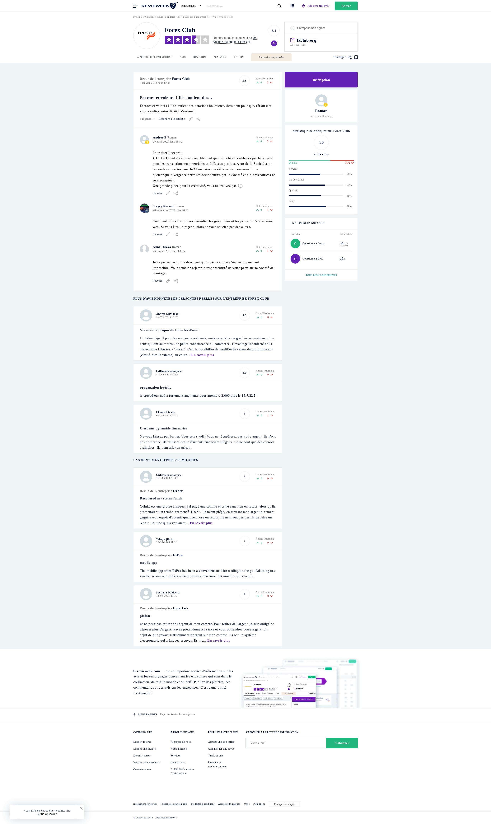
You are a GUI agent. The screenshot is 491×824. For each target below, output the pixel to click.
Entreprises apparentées (271, 57)
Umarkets (180, 608)
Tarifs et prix (216, 755)
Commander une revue (221, 748)
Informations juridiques (145, 804)
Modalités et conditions (203, 804)
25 (255, 37)
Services (175, 755)
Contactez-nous (142, 769)
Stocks (239, 57)
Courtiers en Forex (313, 243)
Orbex (178, 491)
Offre (247, 804)
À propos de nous (181, 741)
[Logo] (146, 35)
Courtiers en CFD (312, 258)
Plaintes (219, 57)
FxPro (178, 555)
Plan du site (259, 804)
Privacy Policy (48, 813)
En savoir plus (202, 355)
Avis (183, 57)
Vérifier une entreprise (146, 762)
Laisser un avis (142, 741)
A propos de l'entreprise (154, 57)
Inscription (321, 80)
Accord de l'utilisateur (229, 804)
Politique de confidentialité (174, 804)
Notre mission (179, 748)
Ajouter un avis (318, 5)
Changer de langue (284, 804)
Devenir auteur (142, 755)
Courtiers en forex (166, 17)
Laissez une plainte (144, 748)
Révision (199, 57)
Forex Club (181, 79)
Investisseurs (178, 762)
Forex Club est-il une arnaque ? (193, 17)
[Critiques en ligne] (159, 5)
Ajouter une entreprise (221, 741)
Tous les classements (321, 275)
